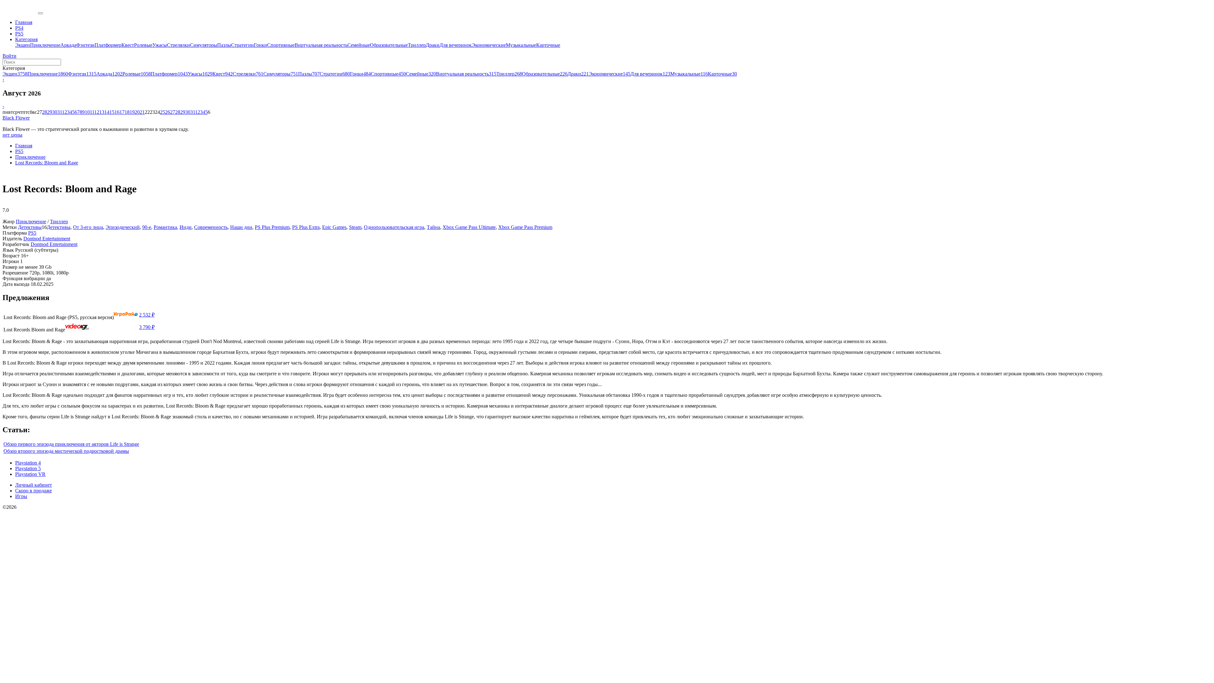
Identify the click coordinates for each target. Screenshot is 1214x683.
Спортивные (281, 45)
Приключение (45, 45)
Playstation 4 (28, 462)
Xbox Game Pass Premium (525, 227)
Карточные (548, 45)
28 (44, 112)
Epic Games (334, 227)
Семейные (358, 45)
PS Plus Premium (272, 227)
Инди (186, 227)
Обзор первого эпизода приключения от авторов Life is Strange (71, 444)
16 (117, 112)
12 (96, 112)
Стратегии (242, 45)
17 (122, 112)
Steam (355, 227)
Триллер (417, 45)
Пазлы (224, 45)
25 (162, 112)
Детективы (30, 227)
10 (87, 112)
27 (172, 112)
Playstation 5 (28, 468)
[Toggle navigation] (40, 13)
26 (167, 112)
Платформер (108, 45)
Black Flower (16, 117)
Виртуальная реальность (321, 45)
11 (92, 112)
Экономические (489, 45)
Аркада (68, 45)
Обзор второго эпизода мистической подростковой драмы (66, 451)
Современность (211, 227)
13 (101, 112)
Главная (23, 145)
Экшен (22, 45)
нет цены (12, 135)
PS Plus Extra (306, 227)
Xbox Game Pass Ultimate (469, 227)
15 (111, 112)
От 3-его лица (88, 227)
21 (142, 112)
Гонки (260, 45)
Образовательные (389, 45)
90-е (146, 227)
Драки (432, 45)
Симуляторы (203, 45)
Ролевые (143, 45)
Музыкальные (521, 45)
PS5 (19, 151)
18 (127, 112)
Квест (127, 45)
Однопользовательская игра (394, 227)
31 (59, 112)
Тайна (433, 227)
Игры (21, 496)
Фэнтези (85, 45)
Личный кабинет (33, 485)
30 (54, 112)
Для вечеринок (455, 45)
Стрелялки (178, 45)
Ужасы (159, 45)
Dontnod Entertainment (46, 238)
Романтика (165, 227)
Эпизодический (123, 227)
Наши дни (241, 227)
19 (132, 112)
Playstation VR (30, 474)
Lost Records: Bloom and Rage (46, 162)
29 (49, 112)
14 (106, 112)
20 (137, 112)
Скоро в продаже (33, 490)
